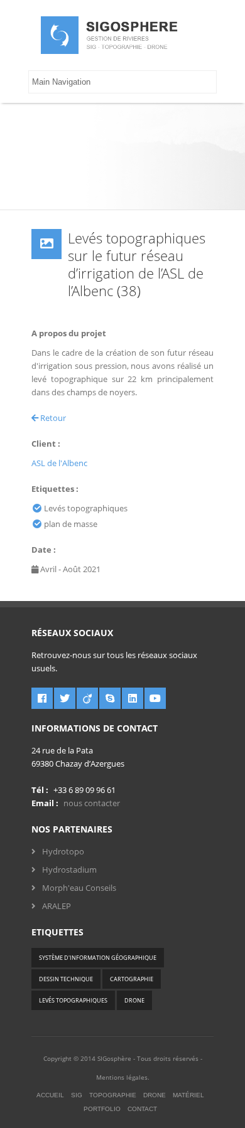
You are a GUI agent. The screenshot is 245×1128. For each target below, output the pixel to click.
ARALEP (56, 906)
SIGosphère (114, 1058)
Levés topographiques (73, 1000)
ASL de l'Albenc (59, 463)
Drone (134, 1000)
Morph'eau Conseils (79, 887)
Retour (52, 417)
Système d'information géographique (97, 958)
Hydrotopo (63, 851)
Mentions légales (122, 1077)
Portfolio (102, 1108)
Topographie (112, 1095)
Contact (142, 1108)
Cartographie (131, 979)
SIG (76, 1095)
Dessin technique (66, 979)
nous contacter (91, 803)
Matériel (188, 1095)
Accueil (50, 1095)
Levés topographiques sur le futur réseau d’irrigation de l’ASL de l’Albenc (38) (136, 264)
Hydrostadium (69, 869)
